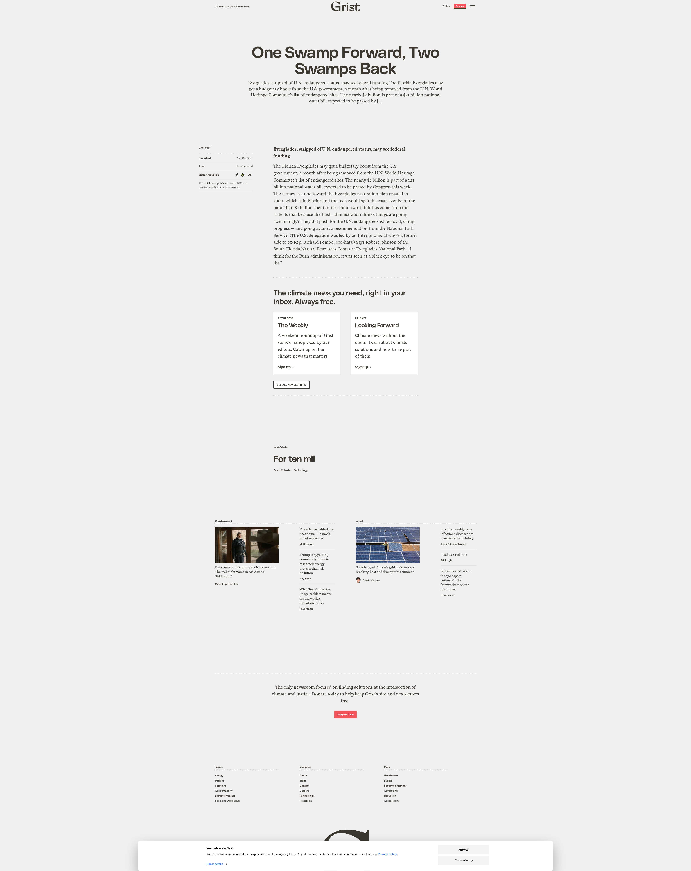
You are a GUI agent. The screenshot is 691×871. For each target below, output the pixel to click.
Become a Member (395, 785)
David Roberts (281, 470)
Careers (304, 790)
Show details (215, 863)
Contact (304, 785)
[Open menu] (472, 6)
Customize (461, 860)
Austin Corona (371, 580)
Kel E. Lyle (446, 560)
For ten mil (294, 458)
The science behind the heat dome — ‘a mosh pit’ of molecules (316, 533)
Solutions (220, 785)
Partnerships (307, 795)
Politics (219, 780)
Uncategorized (244, 165)
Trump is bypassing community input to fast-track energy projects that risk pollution (314, 564)
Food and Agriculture (227, 800)
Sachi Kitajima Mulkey (453, 543)
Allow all (463, 849)
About (303, 775)
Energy (219, 775)
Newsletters (391, 775)
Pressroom (306, 800)
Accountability (224, 790)
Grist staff (204, 147)
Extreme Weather (225, 795)
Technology (301, 470)
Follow (446, 6)
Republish (390, 795)
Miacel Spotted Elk (226, 583)
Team (303, 780)
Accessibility (391, 800)
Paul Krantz (306, 608)
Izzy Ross (305, 578)
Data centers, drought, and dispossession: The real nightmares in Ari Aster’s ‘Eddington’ (245, 571)
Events (388, 780)
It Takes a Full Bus (453, 555)
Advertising (391, 790)
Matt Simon (306, 543)
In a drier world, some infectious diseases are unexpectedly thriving (456, 533)
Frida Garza (447, 594)
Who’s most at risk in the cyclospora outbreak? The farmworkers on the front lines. (455, 580)
